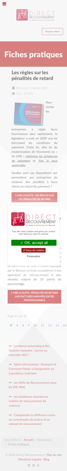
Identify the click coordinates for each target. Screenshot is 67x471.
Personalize (33, 256)
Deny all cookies (34, 250)
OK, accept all (35, 242)
